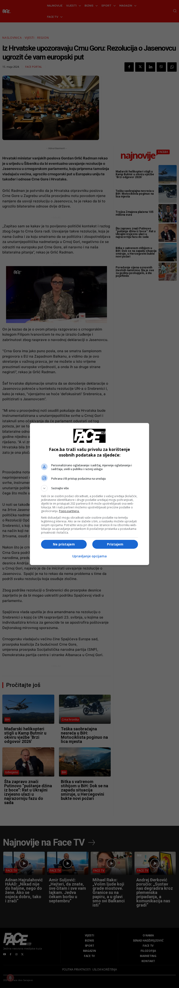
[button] (89, 488)
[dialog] (89, 494)
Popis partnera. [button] (69, 511)
